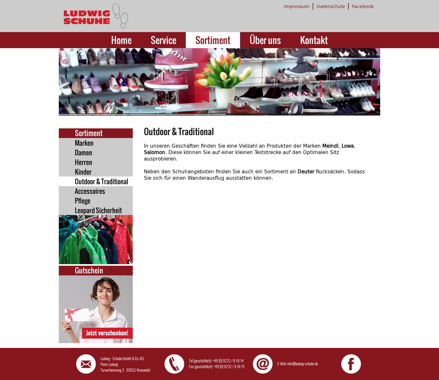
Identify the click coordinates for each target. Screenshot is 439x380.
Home (121, 40)
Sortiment (212, 40)
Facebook (363, 6)
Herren (83, 162)
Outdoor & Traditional (101, 181)
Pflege (82, 200)
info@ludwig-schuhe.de (302, 364)
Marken (84, 142)
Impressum (296, 6)
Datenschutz (331, 6)
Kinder (83, 171)
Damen (83, 152)
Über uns (265, 40)
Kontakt (314, 40)
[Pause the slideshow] (360, 81)
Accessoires (90, 190)
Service (163, 40)
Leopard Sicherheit (98, 210)
